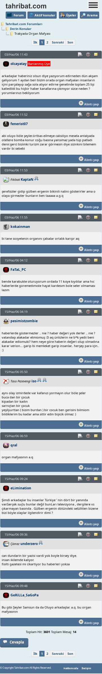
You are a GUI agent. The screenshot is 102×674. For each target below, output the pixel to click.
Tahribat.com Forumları (23, 24)
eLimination (20, 488)
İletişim (86, 668)
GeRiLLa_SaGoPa (24, 595)
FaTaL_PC (18, 269)
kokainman (20, 226)
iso (33, 381)
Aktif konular (45, 15)
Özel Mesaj (96, 54)
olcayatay (18, 63)
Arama (92, 15)
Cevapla (17, 642)
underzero (29, 543)
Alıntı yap (91, 104)
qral (13, 445)
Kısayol (80, 54)
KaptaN (27, 179)
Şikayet (88, 54)
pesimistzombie (24, 321)
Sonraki (58, 42)
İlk (35, 42)
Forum (19, 15)
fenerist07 (19, 123)
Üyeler (71, 15)
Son (70, 42)
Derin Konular (20, 29)
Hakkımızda (70, 668)
